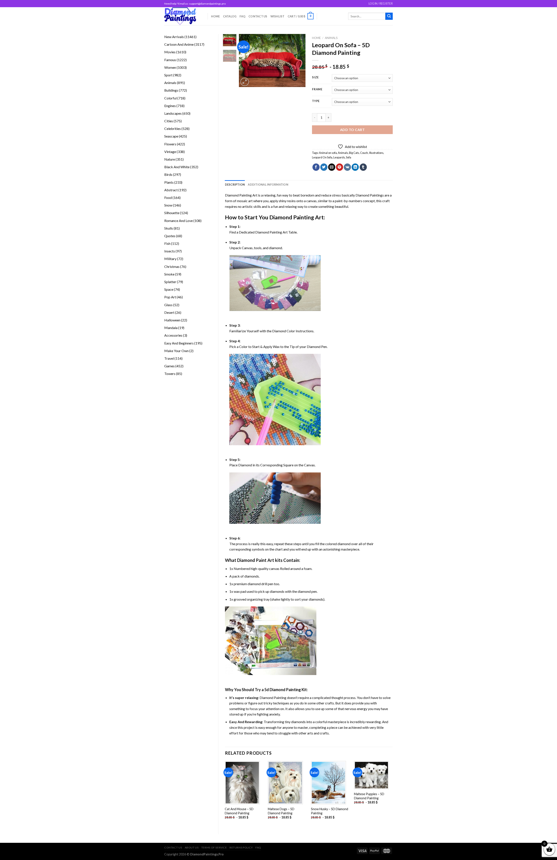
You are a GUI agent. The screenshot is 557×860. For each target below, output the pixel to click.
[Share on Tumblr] (363, 167)
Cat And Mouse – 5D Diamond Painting (239, 811)
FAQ (242, 16)
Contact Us (257, 16)
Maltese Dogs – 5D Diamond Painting (281, 811)
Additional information (268, 184)
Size (315, 77)
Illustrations (376, 153)
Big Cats (354, 153)
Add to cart (352, 130)
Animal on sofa (328, 153)
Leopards (339, 157)
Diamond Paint (252, 560)
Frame (317, 89)
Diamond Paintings (370, 195)
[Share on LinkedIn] (355, 167)
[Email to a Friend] (331, 167)
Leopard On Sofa (322, 157)
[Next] (299, 60)
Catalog (230, 16)
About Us (192, 847)
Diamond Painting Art (241, 195)
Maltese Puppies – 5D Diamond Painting (369, 796)
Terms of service (214, 847)
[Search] (389, 16)
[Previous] (246, 60)
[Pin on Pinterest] (339, 167)
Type (316, 101)
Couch (364, 153)
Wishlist (277, 16)
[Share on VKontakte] (347, 167)
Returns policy (241, 847)
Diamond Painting (291, 217)
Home (215, 16)
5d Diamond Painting (282, 689)
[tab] (235, 184)
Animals (331, 38)
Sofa (348, 157)
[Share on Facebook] (316, 167)
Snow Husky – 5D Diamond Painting (329, 811)
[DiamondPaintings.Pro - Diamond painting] (182, 16)
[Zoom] (244, 82)
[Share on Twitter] (323, 167)
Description (235, 184)
